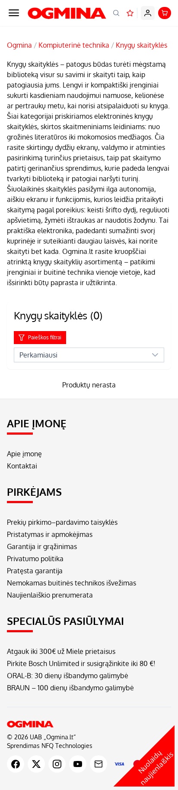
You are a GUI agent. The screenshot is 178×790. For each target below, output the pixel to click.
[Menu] (14, 13)
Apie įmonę (24, 453)
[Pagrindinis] (89, 724)
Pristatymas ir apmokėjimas (49, 534)
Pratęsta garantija (35, 570)
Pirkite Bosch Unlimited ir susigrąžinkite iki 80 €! (81, 663)
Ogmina (19, 45)
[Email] (98, 764)
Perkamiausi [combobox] (38, 355)
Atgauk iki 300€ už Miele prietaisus (61, 651)
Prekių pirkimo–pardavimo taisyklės (62, 522)
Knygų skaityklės (141, 45)
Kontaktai (22, 466)
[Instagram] (57, 764)
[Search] (116, 13)
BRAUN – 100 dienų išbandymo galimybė (70, 687)
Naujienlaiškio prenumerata (50, 595)
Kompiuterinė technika (73, 45)
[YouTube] (77, 764)
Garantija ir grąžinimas (42, 546)
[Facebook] (15, 764)
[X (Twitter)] (36, 764)
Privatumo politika (35, 558)
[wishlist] (130, 13)
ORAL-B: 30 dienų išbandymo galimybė (67, 675)
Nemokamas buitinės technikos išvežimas (71, 583)
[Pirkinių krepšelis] (164, 13)
